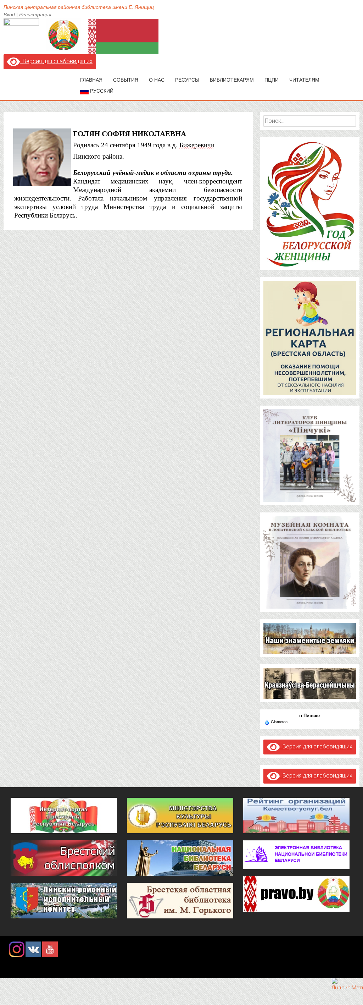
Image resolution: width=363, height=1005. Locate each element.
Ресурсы (187, 80)
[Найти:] (309, 120)
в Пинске (309, 715)
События (125, 80)
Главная (91, 80)
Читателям (304, 80)
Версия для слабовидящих (56, 61)
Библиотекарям (232, 80)
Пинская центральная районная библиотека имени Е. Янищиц (79, 7)
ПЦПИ (271, 80)
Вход (9, 14)
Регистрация (35, 14)
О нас (156, 80)
